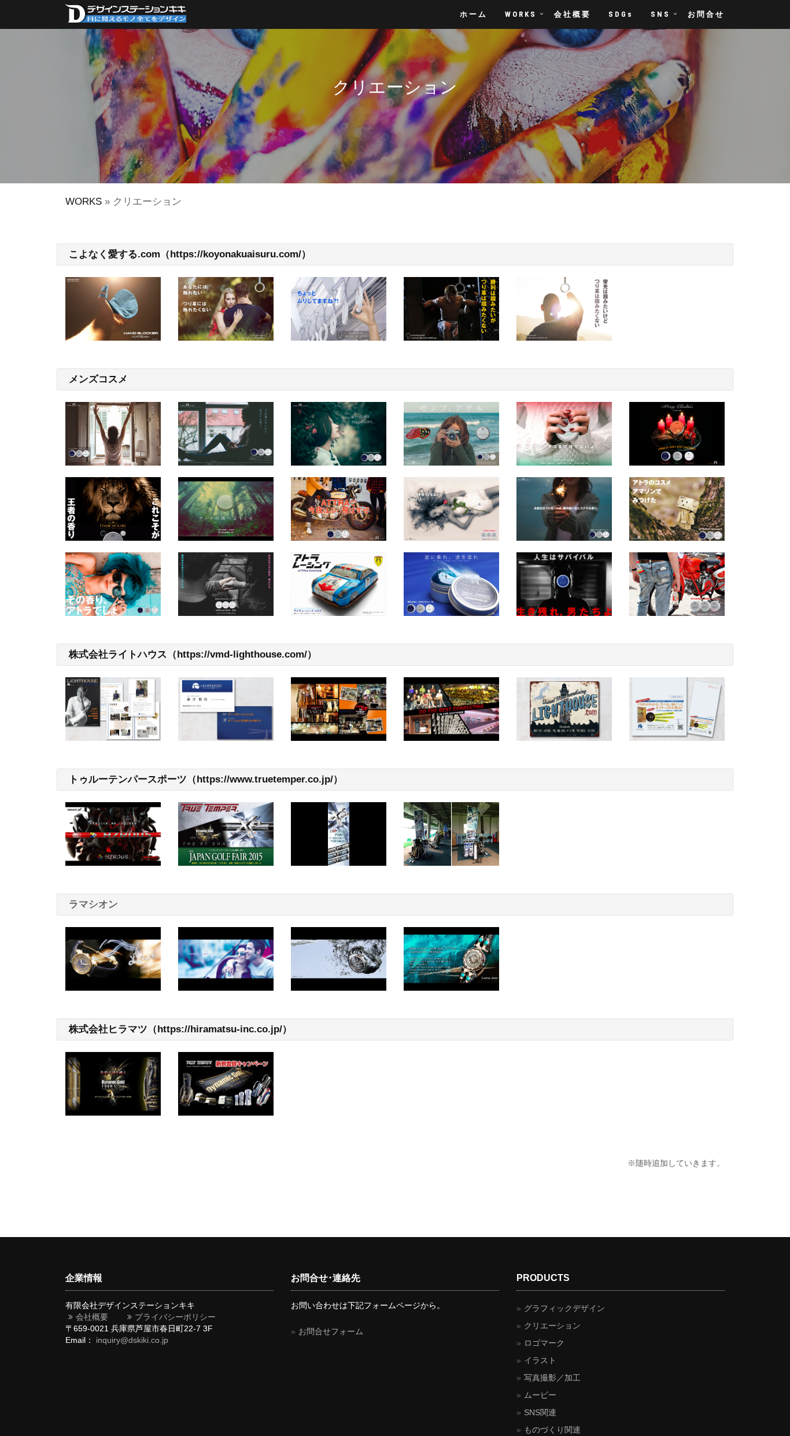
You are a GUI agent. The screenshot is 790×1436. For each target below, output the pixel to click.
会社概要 (572, 14)
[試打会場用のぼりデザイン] (338, 834)
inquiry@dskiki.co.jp (132, 1340)
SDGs (620, 14)
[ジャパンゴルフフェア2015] (226, 834)
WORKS (521, 14)
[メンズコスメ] (113, 434)
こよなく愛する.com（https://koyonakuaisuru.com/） (190, 254)
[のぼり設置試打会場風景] (451, 834)
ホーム (474, 14)
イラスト (540, 1360)
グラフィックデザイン (564, 1308)
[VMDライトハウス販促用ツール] (113, 709)
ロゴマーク (544, 1343)
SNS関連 (540, 1412)
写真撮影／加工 (552, 1377)
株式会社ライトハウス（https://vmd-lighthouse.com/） (193, 654)
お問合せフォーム (330, 1331)
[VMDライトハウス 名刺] (226, 709)
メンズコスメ (98, 379)
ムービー (540, 1395)
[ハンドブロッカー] (113, 309)
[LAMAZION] (113, 959)
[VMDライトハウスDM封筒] (677, 709)
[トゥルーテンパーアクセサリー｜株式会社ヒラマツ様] (113, 1084)
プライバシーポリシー (171, 1316)
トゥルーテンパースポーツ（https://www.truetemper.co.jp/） (206, 779)
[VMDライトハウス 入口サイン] (564, 709)
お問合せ (706, 14)
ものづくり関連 (552, 1429)
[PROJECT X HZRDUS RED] (113, 834)
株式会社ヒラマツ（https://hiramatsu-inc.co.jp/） (180, 1029)
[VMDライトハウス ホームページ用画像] (338, 709)
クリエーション (552, 1325)
